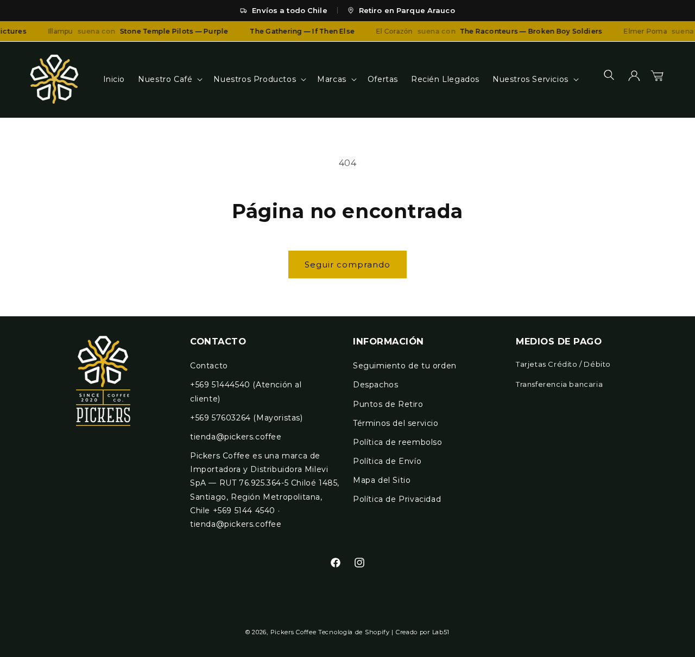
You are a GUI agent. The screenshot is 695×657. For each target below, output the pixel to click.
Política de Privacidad (397, 500)
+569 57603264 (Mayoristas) (246, 418)
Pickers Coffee (293, 632)
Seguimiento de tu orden (405, 366)
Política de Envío (387, 461)
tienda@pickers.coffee (236, 437)
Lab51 (441, 632)
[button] (169, 79)
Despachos (375, 385)
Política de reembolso (398, 442)
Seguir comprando (347, 264)
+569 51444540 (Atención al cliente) (246, 392)
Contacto (209, 366)
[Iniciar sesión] (634, 79)
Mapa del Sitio (381, 481)
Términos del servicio (396, 423)
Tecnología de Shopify (354, 632)
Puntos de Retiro (388, 404)
